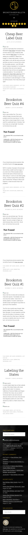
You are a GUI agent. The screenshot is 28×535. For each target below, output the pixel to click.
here (21, 531)
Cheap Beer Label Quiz (14, 36)
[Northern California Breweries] (11, 440)
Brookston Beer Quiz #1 (14, 282)
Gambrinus (5, 461)
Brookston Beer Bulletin (14, 12)
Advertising (13, 190)
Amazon (13, 448)
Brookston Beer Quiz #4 (14, 101)
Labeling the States (14, 372)
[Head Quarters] (6, 525)
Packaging (6, 271)
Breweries (16, 85)
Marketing (20, 190)
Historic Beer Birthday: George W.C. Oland (13, 486)
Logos (11, 269)
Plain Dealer (12, 50)
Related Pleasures (10, 87)
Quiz (4, 90)
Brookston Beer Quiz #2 (14, 203)
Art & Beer (12, 266)
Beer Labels (13, 88)
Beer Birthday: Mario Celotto (10, 482)
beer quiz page (19, 164)
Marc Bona (14, 54)
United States (9, 413)
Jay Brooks (6, 474)
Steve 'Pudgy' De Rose (9, 470)
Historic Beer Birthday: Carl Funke (11, 491)
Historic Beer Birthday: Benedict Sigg (12, 495)
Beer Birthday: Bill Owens (17, 474)
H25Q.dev (5, 529)
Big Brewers (20, 88)
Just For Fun (17, 410)
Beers (11, 85)
